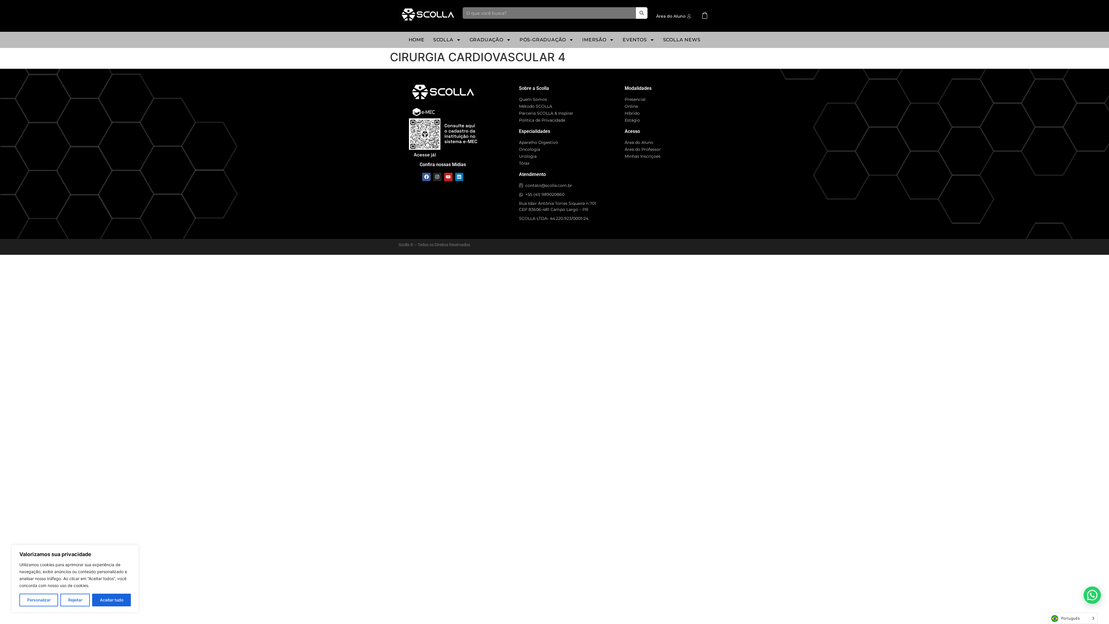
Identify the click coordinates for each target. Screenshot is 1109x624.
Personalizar (39, 599)
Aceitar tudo (111, 599)
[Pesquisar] (641, 13)
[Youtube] (448, 177)
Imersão (594, 39)
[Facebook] (426, 177)
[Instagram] (437, 177)
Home (417, 39)
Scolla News (682, 39)
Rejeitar (75, 599)
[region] (75, 578)
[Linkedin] (459, 177)
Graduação (486, 39)
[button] (1092, 595)
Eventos (635, 39)
